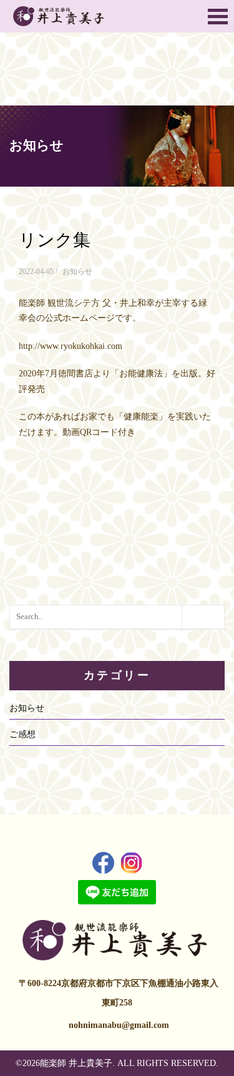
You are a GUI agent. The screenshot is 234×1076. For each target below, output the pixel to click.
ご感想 (22, 734)
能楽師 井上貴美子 (76, 1063)
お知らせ (77, 271)
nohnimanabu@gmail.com (119, 1025)
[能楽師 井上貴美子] (59, 16)
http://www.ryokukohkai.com (70, 346)
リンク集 (54, 240)
